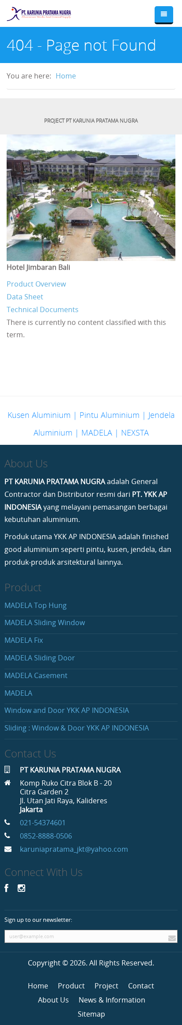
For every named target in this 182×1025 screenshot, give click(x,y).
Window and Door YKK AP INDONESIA (66, 710)
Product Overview (36, 284)
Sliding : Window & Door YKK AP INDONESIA (76, 728)
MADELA (18, 693)
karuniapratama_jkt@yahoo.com (74, 849)
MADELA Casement (36, 675)
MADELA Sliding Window (44, 622)
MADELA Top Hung (35, 605)
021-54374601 (43, 822)
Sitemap (91, 1014)
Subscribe (171, 936)
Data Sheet (25, 297)
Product (71, 986)
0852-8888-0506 (46, 836)
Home (66, 76)
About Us (53, 1000)
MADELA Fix (23, 640)
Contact (141, 986)
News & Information (112, 1000)
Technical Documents (43, 309)
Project (106, 986)
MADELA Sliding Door (39, 658)
